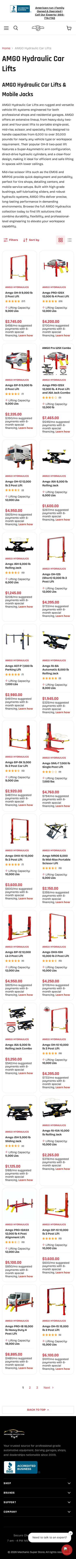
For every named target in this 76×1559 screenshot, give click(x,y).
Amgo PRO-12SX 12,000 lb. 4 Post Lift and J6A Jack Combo (56, 389)
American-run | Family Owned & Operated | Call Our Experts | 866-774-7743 (49, 13)
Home (6, 48)
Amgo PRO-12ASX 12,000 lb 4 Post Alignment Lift (17, 1233)
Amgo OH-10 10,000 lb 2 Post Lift (55, 1046)
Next (47, 1387)
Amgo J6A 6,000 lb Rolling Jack (55, 483)
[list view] (69, 240)
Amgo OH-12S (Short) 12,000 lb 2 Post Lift (54, 578)
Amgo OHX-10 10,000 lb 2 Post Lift (19, 857)
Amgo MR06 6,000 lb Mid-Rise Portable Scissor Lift (56, 859)
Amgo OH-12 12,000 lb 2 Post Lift (18, 483)
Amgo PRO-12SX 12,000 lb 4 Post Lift (55, 294)
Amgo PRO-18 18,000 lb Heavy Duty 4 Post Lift (19, 1330)
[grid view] (60, 240)
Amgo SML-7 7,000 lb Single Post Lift (56, 765)
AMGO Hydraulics (17, 287)
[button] (67, 1550)
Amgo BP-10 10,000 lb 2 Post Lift (55, 1231)
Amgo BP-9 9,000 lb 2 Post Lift (18, 387)
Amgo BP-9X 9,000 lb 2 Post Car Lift (18, 764)
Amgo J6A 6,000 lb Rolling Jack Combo (18, 1046)
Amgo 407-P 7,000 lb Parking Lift (19, 667)
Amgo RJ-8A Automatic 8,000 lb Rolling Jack (55, 669)
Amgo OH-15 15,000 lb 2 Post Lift (55, 1328)
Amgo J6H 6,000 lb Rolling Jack (18, 565)
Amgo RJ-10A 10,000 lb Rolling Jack (55, 1132)
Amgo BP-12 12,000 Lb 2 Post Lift (18, 954)
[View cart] (69, 28)
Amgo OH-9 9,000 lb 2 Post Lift (19, 294)
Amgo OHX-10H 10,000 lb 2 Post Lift (55, 954)
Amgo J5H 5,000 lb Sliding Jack (18, 1139)
